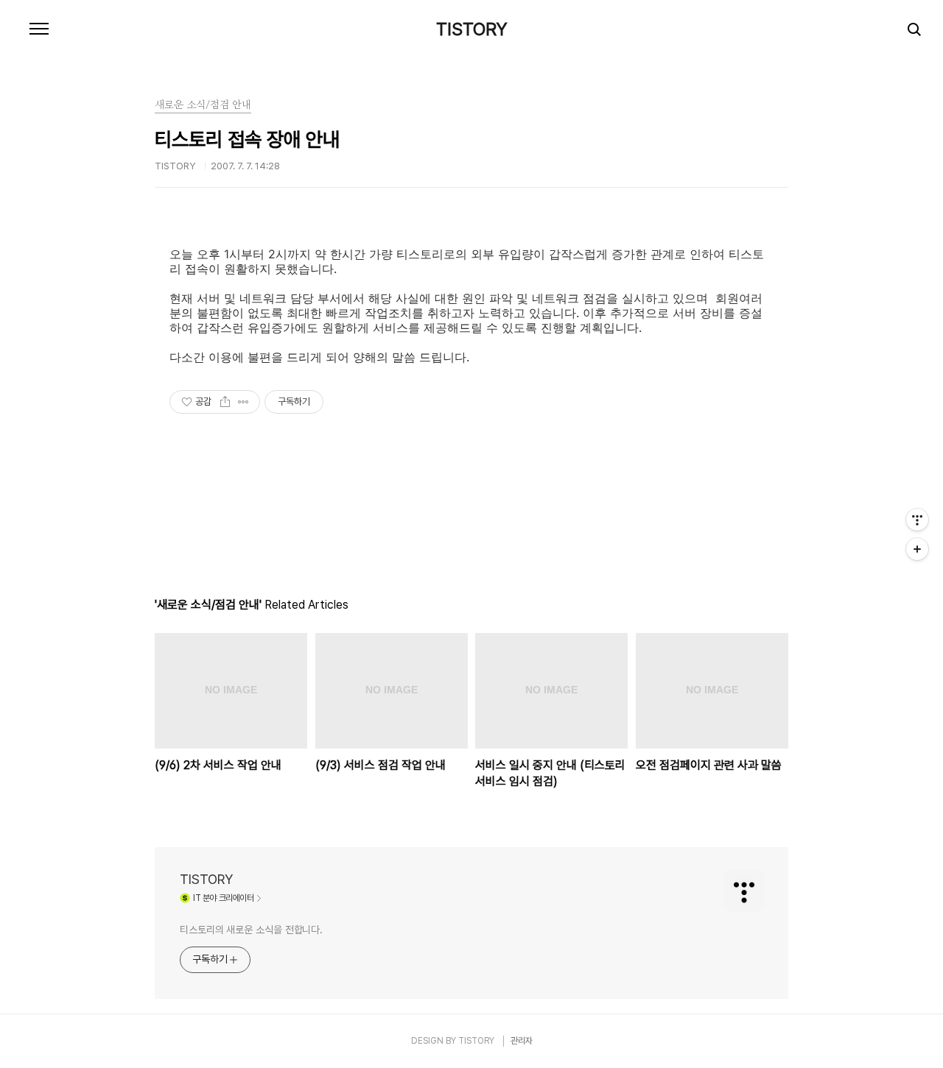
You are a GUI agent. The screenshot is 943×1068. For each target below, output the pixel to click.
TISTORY (472, 29)
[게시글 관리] (243, 402)
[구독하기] (917, 549)
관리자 (522, 1041)
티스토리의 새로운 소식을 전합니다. (251, 930)
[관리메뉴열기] (917, 520)
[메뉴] (39, 29)
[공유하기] (225, 402)
